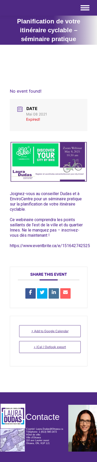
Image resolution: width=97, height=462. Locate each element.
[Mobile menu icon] (85, 8)
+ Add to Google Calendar (50, 331)
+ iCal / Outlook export (50, 347)
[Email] (65, 293)
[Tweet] (42, 293)
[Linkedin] (54, 293)
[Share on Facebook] (30, 293)
